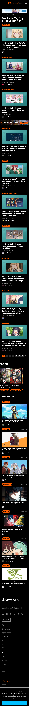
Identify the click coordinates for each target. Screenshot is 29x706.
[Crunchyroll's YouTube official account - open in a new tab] (3, 614)
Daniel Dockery (9, 285)
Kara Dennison (9, 252)
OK (14, 703)
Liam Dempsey (9, 155)
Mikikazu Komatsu (10, 52)
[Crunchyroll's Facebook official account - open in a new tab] (7, 614)
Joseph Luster (9, 452)
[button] (6, 620)
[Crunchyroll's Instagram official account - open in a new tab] (11, 614)
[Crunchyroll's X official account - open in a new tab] (14, 614)
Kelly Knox (8, 188)
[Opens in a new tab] (14, 11)
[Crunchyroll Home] (10, 601)
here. (8, 699)
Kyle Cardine (8, 507)
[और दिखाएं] (3, 3)
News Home (16, 14)
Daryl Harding (8, 84)
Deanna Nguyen (9, 220)
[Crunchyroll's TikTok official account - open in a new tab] (18, 614)
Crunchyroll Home (7, 14)
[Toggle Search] (26, 3)
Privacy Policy (5, 698)
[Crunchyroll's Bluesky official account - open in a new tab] (22, 614)
